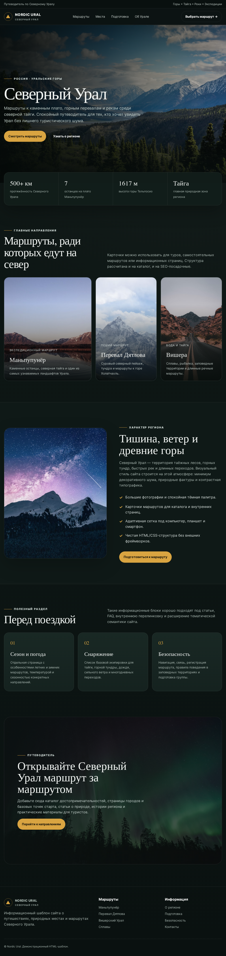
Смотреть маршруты (25, 136)
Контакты (172, 927)
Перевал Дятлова (112, 914)
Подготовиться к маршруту (145, 557)
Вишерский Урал (111, 920)
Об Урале (142, 16)
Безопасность (175, 920)
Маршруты (81, 16)
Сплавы (104, 927)
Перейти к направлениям (41, 824)
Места (100, 16)
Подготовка (120, 16)
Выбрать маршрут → (201, 16)
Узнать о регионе (66, 136)
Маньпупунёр (109, 907)
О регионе (172, 907)
